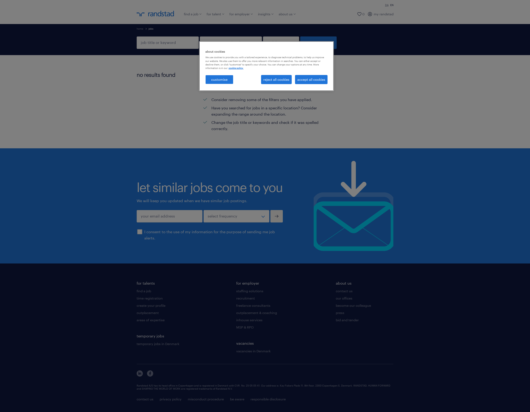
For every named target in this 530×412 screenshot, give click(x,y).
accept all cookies (311, 79)
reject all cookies (276, 79)
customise (219, 79)
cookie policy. (236, 68)
